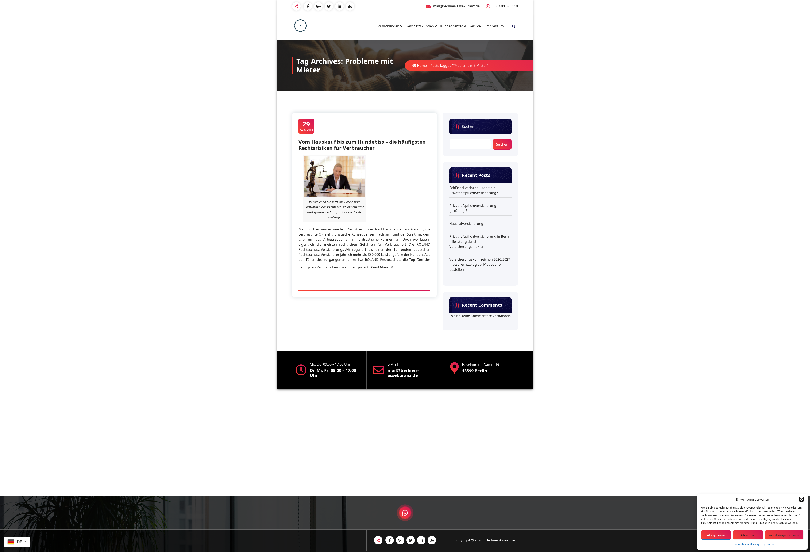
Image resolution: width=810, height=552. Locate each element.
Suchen (468, 126)
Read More (379, 267)
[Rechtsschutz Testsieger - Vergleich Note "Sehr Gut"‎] (334, 176)
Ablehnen (748, 535)
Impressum (767, 544)
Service (475, 26)
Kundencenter (451, 26)
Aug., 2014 (306, 125)
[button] (801, 499)
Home (421, 65)
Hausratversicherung (466, 223)
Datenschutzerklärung (746, 544)
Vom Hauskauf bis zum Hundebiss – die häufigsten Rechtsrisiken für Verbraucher (362, 144)
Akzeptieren (716, 535)
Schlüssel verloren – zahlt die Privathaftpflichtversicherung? (473, 190)
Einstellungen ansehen (784, 535)
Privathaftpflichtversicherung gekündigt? (472, 208)
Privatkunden (388, 26)
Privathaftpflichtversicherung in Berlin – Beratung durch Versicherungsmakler (479, 241)
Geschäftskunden (420, 26)
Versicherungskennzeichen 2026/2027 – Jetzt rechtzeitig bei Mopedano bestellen (479, 264)
